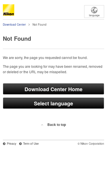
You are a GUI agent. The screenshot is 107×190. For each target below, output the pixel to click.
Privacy (11, 144)
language (94, 15)
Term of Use (31, 144)
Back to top (56, 124)
